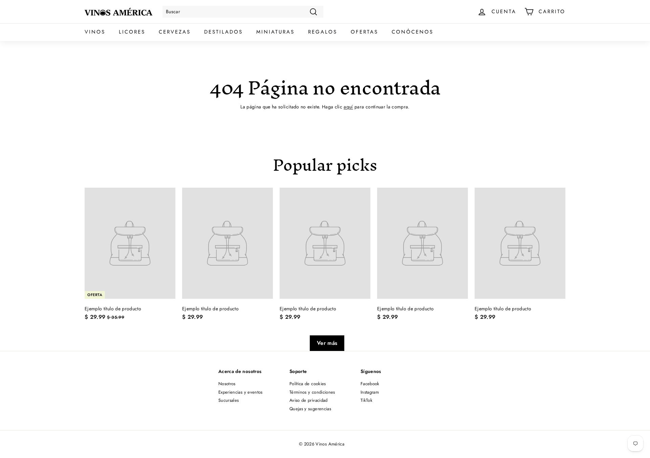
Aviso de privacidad (308, 400)
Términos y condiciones (312, 392)
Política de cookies (307, 383)
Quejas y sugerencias (310, 408)
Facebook (370, 383)
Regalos (322, 32)
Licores (132, 32)
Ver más (327, 343)
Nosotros (227, 383)
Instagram (370, 392)
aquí (348, 106)
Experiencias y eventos (240, 392)
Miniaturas (275, 32)
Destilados (223, 32)
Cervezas (175, 32)
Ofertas (364, 32)
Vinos (95, 32)
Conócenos (412, 32)
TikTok (366, 400)
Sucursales (228, 400)
